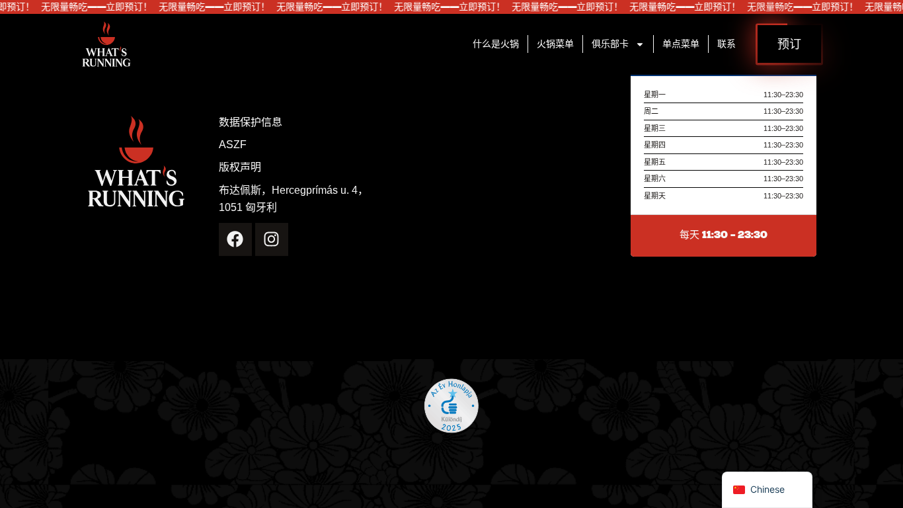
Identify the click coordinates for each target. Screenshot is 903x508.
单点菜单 (680, 44)
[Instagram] (271, 239)
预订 (789, 44)
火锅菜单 (555, 44)
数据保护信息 (250, 122)
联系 (726, 44)
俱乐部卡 (610, 44)
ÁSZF (233, 145)
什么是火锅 (496, 44)
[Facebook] (235, 239)
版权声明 (240, 167)
